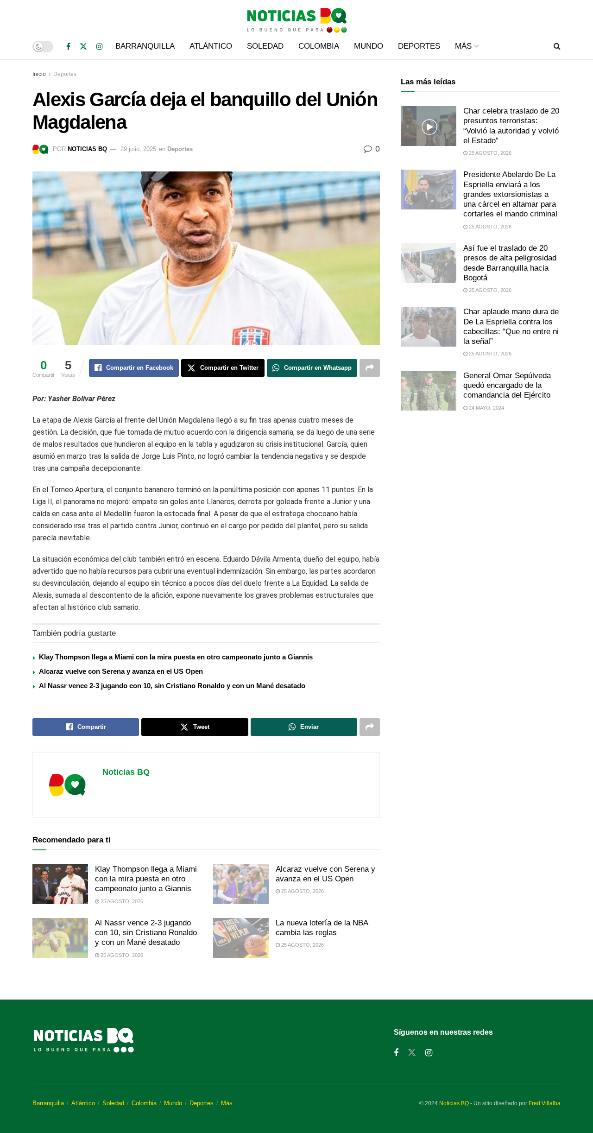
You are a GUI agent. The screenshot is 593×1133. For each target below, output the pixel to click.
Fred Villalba (545, 1103)
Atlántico (210, 46)
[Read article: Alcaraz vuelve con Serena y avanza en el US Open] (241, 884)
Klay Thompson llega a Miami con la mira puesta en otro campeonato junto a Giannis (176, 657)
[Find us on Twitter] (83, 46)
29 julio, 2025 (138, 149)
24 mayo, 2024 (485, 408)
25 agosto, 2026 (121, 901)
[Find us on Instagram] (99, 46)
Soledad (265, 46)
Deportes (419, 46)
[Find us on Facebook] (68, 46)
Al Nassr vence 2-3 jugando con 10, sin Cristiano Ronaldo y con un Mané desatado (172, 686)
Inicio (39, 74)
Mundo (368, 46)
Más (463, 46)
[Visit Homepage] (296, 16)
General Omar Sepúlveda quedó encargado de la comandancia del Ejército (507, 385)
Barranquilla (145, 46)
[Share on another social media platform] (370, 368)
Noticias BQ (87, 149)
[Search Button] (557, 46)
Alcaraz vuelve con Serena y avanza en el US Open (121, 671)
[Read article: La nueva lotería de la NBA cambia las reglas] (241, 938)
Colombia (318, 46)
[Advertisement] (481, 496)
